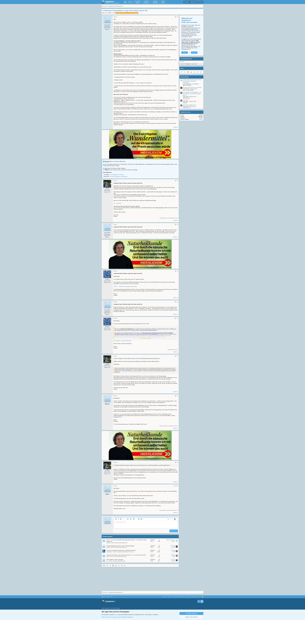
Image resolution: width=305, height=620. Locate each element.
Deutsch (111, 596)
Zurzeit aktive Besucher (186, 58)
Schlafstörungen (186, 98)
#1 (177, 16)
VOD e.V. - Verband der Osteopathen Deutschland (125, 286)
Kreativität (185, 102)
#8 (177, 395)
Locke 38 (173, 547)
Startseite (125, 2)
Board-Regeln (194, 596)
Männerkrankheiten (187, 85)
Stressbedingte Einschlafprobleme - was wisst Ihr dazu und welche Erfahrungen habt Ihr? (192, 94)
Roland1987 (106, 12)
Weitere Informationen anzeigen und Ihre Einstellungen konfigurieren (117, 617)
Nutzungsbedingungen (179, 596)
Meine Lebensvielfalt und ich (189, 105)
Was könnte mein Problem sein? (121, 542)
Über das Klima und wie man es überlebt (192, 87)
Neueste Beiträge (184, 77)
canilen (108, 556)
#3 (177, 224)
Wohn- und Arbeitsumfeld (188, 90)
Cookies (105, 596)
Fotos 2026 (185, 100)
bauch (117, 12)
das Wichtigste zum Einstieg (117, 174)
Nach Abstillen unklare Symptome (115, 559)
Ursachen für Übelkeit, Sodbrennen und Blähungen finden (121, 550)
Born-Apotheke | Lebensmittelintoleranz (123, 340)
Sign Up (194, 52)
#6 (177, 318)
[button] (130, 2)
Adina (174, 551)
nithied (200, 119)
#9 (177, 462)
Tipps (199, 596)
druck (121, 12)
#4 (177, 271)
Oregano (173, 560)
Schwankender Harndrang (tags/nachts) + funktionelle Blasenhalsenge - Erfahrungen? (192, 81)
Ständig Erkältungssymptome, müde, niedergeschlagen (120, 546)
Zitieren (176, 127)
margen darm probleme (129, 12)
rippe (137, 12)
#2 (177, 180)
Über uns (165, 596)
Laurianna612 (109, 551)
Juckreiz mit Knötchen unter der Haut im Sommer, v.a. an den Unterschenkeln (126, 555)
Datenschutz (187, 596)
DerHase (108, 542)
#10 (177, 485)
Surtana (108, 547)
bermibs (182, 61)
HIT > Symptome (118, 203)
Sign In (184, 52)
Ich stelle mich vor (186, 107)
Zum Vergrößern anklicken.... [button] (146, 338)
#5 (177, 301)
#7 (177, 356)
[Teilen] (175, 17)
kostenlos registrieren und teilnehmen (118, 176)
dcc (107, 560)
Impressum (170, 596)
